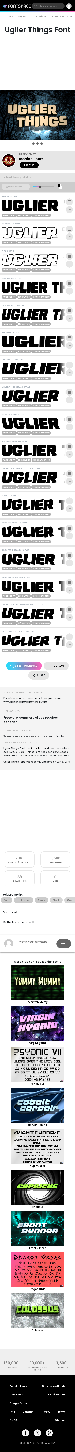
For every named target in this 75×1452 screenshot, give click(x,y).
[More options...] (69, 209)
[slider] (40, 187)
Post (64, 943)
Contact (29, 165)
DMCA (13, 1420)
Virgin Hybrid (37, 1043)
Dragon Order (37, 1289)
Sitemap (60, 1420)
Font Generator (62, 16)
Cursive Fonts (57, 1394)
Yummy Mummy (37, 1002)
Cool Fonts (16, 1394)
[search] (48, 6)
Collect (59, 665)
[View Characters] (69, 201)
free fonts (12, 1367)
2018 (20, 858)
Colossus (37, 1330)
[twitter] (37, 1432)
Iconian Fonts (31, 158)
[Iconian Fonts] (10, 161)
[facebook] (25, 1432)
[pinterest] (49, 1432)
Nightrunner (37, 1166)
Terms (62, 1411)
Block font (36, 748)
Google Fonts (18, 1403)
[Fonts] (17, 6)
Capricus (37, 1207)
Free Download (27, 665)
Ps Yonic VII (38, 1084)
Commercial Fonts (54, 1386)
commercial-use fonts (37, 1368)
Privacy (45, 1411)
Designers (62, 1367)
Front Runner (37, 1248)
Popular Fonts (18, 1386)
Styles (22, 16)
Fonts (9, 16)
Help (12, 1411)
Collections (39, 16)
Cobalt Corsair (37, 1125)
